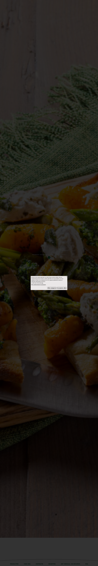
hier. (42, 282)
